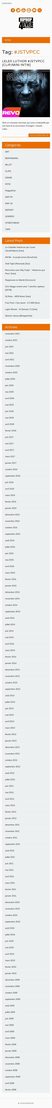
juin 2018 (9, 411)
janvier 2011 (10, 896)
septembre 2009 (12, 999)
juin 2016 (9, 482)
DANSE (8, 177)
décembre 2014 (12, 592)
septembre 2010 (12, 921)
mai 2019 (9, 405)
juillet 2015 (10, 547)
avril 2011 (9, 876)
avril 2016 (9, 489)
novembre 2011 (12, 831)
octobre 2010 (11, 915)
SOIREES (9, 216)
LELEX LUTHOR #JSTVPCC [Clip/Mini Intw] (23, 63)
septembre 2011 (12, 844)
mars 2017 (10, 456)
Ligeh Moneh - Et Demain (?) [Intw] (21, 309)
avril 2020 (9, 398)
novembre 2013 (12, 676)
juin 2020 (9, 385)
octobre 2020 (11, 372)
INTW (38, 135)
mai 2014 (9, 637)
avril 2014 (9, 644)
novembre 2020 (12, 366)
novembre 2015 (12, 521)
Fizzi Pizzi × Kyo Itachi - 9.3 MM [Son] (22, 303)
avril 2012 (9, 799)
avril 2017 (9, 450)
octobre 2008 (11, 1070)
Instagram (29, 10)
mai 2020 (9, 392)
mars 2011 (10, 883)
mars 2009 (10, 1038)
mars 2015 (10, 573)
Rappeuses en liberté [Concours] (20, 280)
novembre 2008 (12, 1064)
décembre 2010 (12, 902)
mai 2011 (9, 870)
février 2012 (10, 812)
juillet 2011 (10, 857)
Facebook (13, 10)
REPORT (9, 210)
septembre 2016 (12, 476)
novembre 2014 (12, 598)
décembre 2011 (12, 825)
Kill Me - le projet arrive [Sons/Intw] (21, 257)
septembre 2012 (12, 766)
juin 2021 (9, 346)
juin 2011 (9, 863)
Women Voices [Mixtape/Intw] (18, 316)
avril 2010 (9, 954)
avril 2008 (9, 1083)
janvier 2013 (10, 741)
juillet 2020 (10, 379)
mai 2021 (9, 353)
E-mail (34, 10)
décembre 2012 (12, 747)
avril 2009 (9, 1031)
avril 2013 (9, 721)
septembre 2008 (12, 1077)
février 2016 (10, 502)
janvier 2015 (10, 586)
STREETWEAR (12, 223)
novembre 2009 (12, 986)
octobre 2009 (11, 993)
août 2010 (9, 928)
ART (7, 152)
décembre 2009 (12, 980)
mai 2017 (9, 443)
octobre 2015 (11, 527)
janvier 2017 (10, 463)
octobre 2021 (11, 340)
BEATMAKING (11, 158)
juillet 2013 (10, 702)
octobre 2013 (11, 682)
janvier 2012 (10, 818)
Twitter (18, 10)
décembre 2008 (12, 1057)
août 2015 (9, 540)
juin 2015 (9, 553)
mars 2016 (10, 495)
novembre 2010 (12, 909)
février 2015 (10, 579)
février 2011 (10, 889)
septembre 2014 (12, 611)
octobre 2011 (11, 837)
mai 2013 (9, 715)
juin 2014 (9, 631)
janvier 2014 (10, 663)
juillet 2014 (10, 624)
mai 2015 (9, 560)
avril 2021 (9, 359)
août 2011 (9, 850)
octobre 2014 (11, 605)
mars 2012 (10, 805)
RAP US (9, 203)
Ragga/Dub (10, 190)
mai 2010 (9, 947)
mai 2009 (9, 1025)
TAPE (7, 229)
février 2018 (10, 430)
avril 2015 (9, 566)
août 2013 (9, 695)
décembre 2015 (12, 514)
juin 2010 (9, 941)
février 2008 (10, 1089)
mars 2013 (10, 728)
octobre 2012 (11, 760)
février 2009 (10, 1044)
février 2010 (10, 967)
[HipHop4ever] (26, 30)
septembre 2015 (12, 534)
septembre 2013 (12, 689)
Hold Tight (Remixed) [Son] (17, 263)
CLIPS (32, 135)
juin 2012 (9, 786)
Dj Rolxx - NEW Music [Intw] (18, 296)
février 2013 (10, 734)
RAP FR (45, 135)
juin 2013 (9, 708)
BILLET (8, 165)
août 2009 (9, 1005)
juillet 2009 (10, 1012)
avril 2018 (9, 424)
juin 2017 (9, 437)
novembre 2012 (12, 753)
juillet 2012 (10, 779)
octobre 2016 (11, 469)
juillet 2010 (10, 934)
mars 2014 (10, 650)
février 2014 (10, 657)
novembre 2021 (12, 334)
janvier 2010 (10, 973)
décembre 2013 (12, 670)
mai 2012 (9, 792)
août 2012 (9, 773)
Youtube (23, 10)
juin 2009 (9, 1018)
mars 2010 (10, 960)
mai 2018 (9, 418)
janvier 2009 (10, 1051)
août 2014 (9, 618)
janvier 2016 (10, 508)
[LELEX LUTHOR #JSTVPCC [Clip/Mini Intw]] (26, 116)
